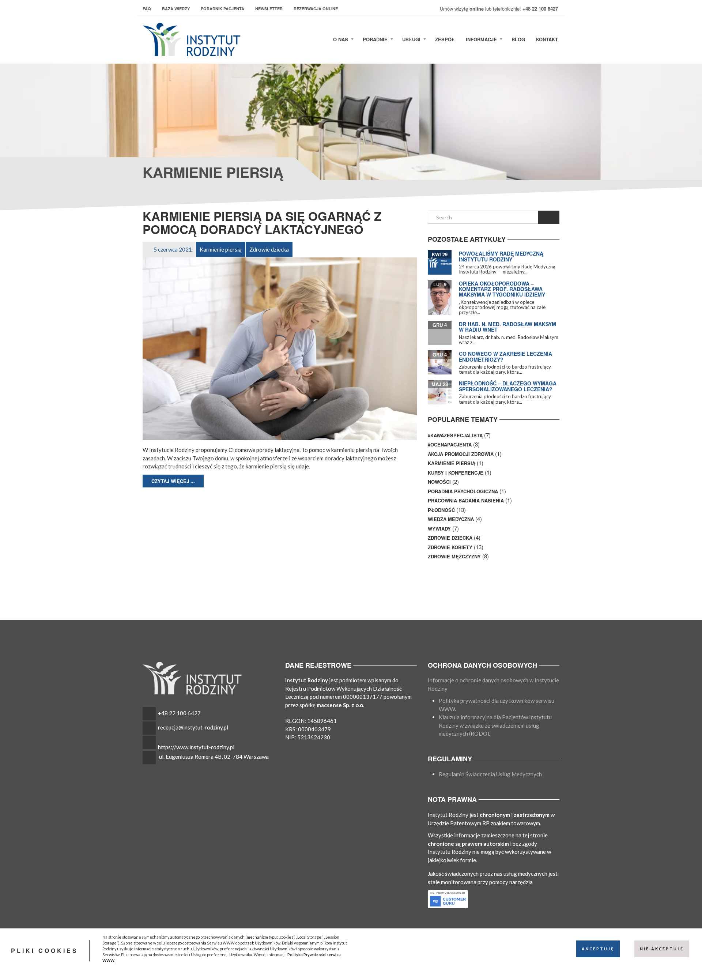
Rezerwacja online (316, 8)
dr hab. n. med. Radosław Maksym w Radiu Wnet (507, 326)
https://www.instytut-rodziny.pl (196, 747)
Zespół (445, 39)
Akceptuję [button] (598, 948)
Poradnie (375, 39)
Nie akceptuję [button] (662, 948)
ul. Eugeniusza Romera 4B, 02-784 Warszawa (214, 756)
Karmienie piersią (451, 463)
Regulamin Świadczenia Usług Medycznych (490, 774)
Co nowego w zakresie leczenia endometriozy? (505, 356)
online (476, 8)
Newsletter (269, 8)
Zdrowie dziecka (450, 537)
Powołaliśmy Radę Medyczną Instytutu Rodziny (501, 256)
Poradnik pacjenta (222, 8)
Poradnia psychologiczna (463, 491)
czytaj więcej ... (173, 481)
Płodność (441, 509)
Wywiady (439, 528)
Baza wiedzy (176, 8)
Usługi (411, 39)
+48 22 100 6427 (179, 713)
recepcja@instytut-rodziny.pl (193, 727)
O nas (340, 39)
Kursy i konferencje (455, 472)
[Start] (320, 39)
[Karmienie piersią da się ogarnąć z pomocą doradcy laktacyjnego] (280, 348)
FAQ (147, 8)
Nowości (439, 481)
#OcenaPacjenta (450, 444)
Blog (518, 39)
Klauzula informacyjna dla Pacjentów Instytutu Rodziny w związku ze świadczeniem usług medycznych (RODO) (495, 725)
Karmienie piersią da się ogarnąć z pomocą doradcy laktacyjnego (262, 222)
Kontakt (547, 39)
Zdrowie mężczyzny (454, 556)
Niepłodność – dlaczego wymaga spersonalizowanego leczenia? (507, 386)
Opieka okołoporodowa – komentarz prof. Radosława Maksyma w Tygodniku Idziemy (502, 289)
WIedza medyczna (451, 519)
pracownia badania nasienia (466, 500)
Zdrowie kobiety (450, 547)
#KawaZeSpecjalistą (455, 435)
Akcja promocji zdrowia (461, 453)
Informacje (481, 39)
